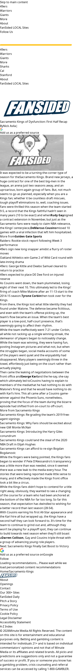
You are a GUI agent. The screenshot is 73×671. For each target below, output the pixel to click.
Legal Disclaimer (11, 618)
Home (4, 571)
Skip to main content (14, 2)
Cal (2, 71)
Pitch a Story (8, 601)
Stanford (6, 75)
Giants (4, 58)
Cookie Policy (9, 614)
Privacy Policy (9, 605)
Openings (6, 584)
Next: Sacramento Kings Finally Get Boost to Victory (34, 546)
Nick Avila (9, 126)
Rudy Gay (57, 215)
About (4, 79)
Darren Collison (13, 538)
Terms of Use (9, 609)
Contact (5, 588)
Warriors (6, 54)
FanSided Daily (9, 597)
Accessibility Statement (15, 622)
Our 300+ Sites (9, 592)
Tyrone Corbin (31, 296)
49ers (3, 49)
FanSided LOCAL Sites (14, 83)
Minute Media (18, 631)
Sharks (4, 66)
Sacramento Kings (31, 177)
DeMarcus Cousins (43, 228)
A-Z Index (6, 626)
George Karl (29, 376)
